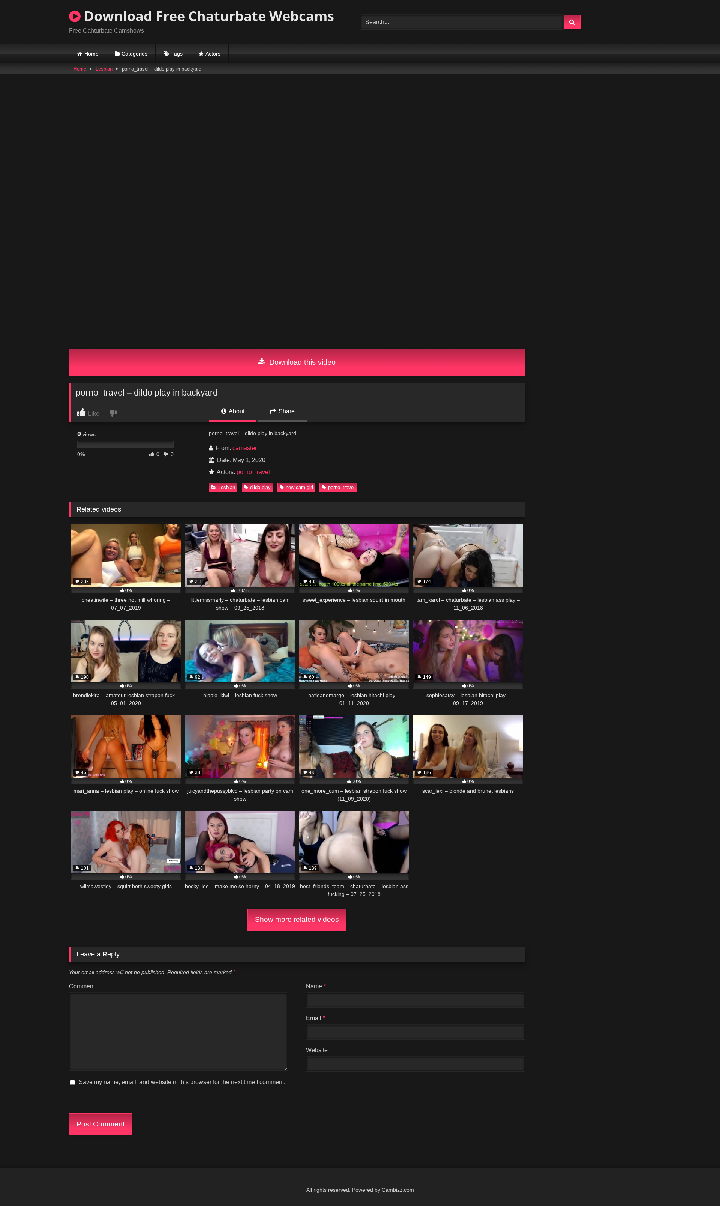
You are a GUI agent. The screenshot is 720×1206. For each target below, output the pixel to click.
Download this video (301, 362)
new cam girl (299, 487)
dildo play (260, 487)
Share (286, 411)
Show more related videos (297, 919)
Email (315, 1018)
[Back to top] (696, 1183)
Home (91, 54)
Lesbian (104, 69)
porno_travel (253, 472)
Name (316, 986)
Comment (82, 986)
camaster (244, 448)
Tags (177, 54)
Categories (134, 54)
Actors (213, 54)
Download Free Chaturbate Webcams (207, 16)
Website (317, 1050)
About (236, 411)
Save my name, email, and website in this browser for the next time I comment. (182, 1082)
